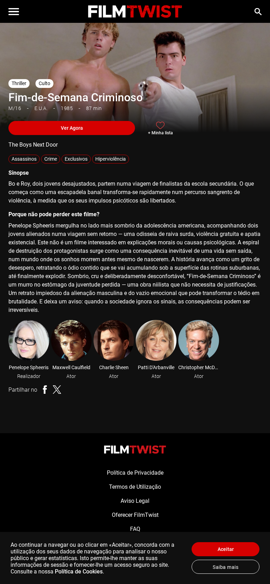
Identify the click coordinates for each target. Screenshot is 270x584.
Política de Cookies (79, 571)
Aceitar (226, 549)
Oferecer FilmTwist (135, 515)
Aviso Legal (135, 501)
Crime (50, 159)
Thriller (19, 83)
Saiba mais (225, 567)
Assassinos (24, 159)
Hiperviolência (110, 159)
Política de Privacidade (135, 472)
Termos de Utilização (135, 486)
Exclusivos (76, 159)
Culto (44, 83)
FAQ (135, 529)
